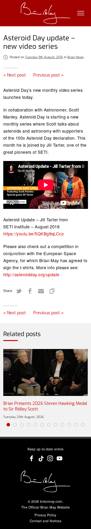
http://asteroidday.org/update (31, 274)
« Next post (14, 75)
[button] (8, 425)
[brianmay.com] (45, 13)
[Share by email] (41, 291)
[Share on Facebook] (30, 291)
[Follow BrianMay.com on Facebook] (31, 458)
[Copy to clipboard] (52, 291)
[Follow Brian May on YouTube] (59, 458)
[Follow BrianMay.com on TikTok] (41, 458)
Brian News (75, 57)
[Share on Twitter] (18, 291)
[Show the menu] (81, 13)
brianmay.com (51, 501)
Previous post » (48, 75)
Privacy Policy (45, 515)
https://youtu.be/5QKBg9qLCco (33, 233)
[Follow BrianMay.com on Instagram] (50, 458)
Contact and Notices (46, 520)
